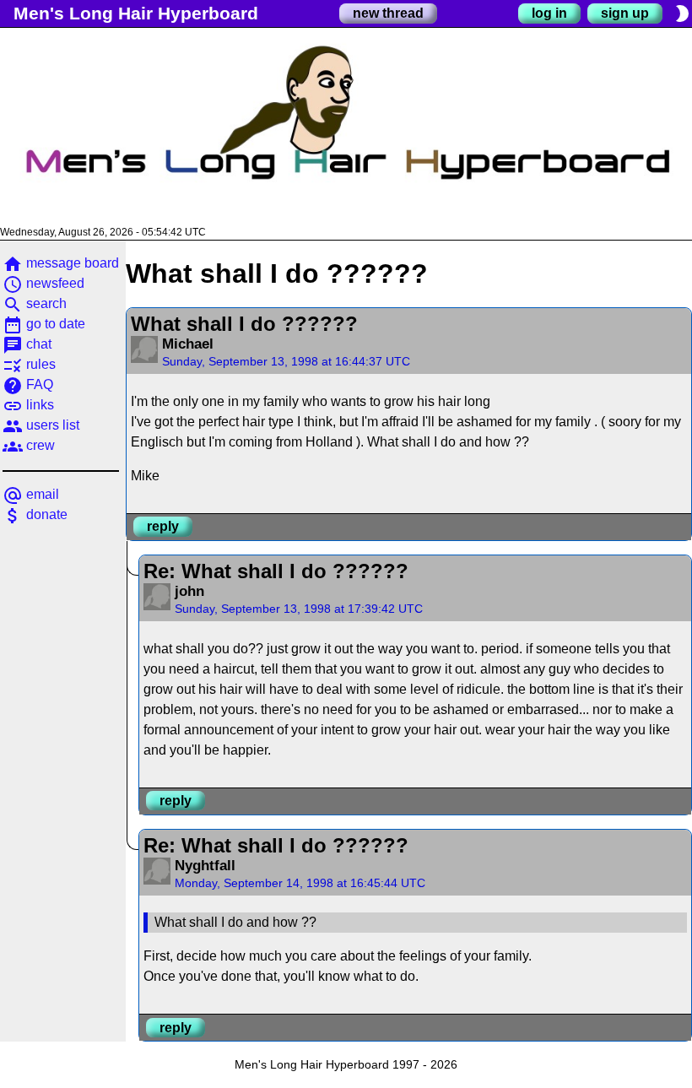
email (31, 494)
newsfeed (43, 283)
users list (41, 425)
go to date (44, 324)
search (35, 303)
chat (27, 344)
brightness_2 (682, 13)
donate (35, 514)
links (28, 405)
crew (29, 445)
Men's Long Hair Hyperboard (136, 13)
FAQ (28, 384)
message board (61, 263)
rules (29, 364)
